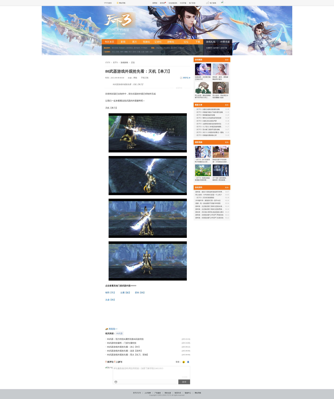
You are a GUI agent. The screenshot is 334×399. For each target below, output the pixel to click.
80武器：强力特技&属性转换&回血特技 (125, 339)
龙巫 (151, 52)
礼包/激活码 (173, 3)
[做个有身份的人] (184, 362)
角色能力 (122, 48)
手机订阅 (144, 78)
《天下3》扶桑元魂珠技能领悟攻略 (207, 109)
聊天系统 (115, 48)
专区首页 (109, 41)
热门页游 (192, 3)
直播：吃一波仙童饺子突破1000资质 (207, 203)
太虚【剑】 (110, 300)
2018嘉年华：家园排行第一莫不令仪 (207, 200)
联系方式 (178, 393)
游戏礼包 (210, 41)
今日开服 (183, 3)
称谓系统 (130, 48)
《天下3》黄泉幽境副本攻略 (205, 115)
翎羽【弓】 (110, 292)
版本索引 (216, 48)
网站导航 (122, 3)
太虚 (142, 52)
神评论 (186, 78)
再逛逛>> (113, 329)
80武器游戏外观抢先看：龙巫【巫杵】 (125, 351)
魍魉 (126, 52)
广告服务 (158, 393)
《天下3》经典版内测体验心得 (206, 135)
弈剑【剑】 (140, 292)
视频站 (146, 41)
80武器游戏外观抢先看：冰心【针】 (124, 347)
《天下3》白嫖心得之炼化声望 (206, 121)
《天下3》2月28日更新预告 (204, 198)
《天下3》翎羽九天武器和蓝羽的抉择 (208, 118)
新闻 (123, 41)
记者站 (158, 41)
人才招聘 (148, 393)
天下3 (115, 63)
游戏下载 (224, 48)
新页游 (162, 3)
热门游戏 (213, 3)
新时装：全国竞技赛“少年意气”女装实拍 (209, 218)
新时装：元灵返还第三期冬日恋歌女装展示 (210, 206)
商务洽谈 (168, 393)
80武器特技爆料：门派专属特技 (121, 343)
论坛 (186, 41)
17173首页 (108, 3)
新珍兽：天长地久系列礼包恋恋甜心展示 (209, 212)
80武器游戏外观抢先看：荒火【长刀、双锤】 (128, 355)
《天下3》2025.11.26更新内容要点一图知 (209, 132)
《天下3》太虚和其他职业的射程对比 (208, 124)
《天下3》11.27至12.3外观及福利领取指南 (209, 127)
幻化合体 (181, 48)
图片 (134, 41)
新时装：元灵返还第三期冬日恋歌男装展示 (210, 209)
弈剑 (134, 52)
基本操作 (137, 48)
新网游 (155, 3)
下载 (197, 41)
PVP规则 (144, 48)
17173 (107, 63)
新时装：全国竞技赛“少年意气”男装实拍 (209, 215)
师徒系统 (159, 48)
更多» (227, 60)
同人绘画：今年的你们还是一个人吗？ (208, 195)
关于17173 (137, 393)
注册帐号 (209, 48)
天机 (117, 52)
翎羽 (121, 52)
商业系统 (167, 48)
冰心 (113, 52)
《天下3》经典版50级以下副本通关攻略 (209, 112)
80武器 (119, 333)
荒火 (130, 52)
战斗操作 (174, 48)
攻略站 (172, 41)
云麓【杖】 (125, 292)
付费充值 (225, 41)
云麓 (138, 52)
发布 (184, 382)
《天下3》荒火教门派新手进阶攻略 (207, 129)
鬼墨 (146, 52)
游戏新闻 (124, 63)
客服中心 (188, 393)
